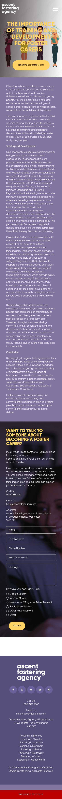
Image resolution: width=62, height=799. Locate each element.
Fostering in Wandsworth (31, 760)
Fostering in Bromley (31, 736)
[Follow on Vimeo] (31, 690)
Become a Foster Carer (31, 65)
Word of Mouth (18, 598)
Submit (17, 625)
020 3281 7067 (13, 495)
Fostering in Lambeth (31, 742)
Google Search (18, 594)
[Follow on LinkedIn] (40, 690)
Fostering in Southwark (31, 753)
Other (13, 615)
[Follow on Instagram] (49, 690)
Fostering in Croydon (31, 739)
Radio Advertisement (21, 606)
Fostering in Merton (31, 749)
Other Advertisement (21, 611)
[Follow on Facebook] (13, 690)
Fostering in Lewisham (31, 746)
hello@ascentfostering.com (21, 504)
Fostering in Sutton (31, 756)
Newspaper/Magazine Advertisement (31, 602)
